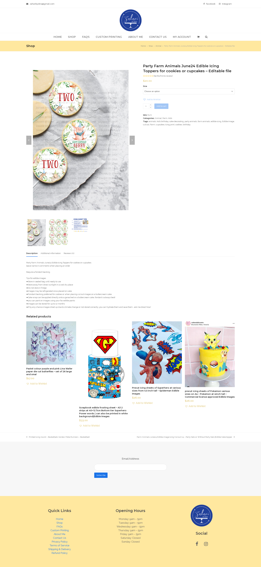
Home (59, 518)
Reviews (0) (69, 253)
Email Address (130, 458)
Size (145, 86)
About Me (59, 534)
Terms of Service (59, 545)
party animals (191, 121)
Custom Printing (59, 530)
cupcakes (160, 124)
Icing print (169, 124)
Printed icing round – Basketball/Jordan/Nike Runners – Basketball (58, 437)
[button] (198, 37)
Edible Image (228, 121)
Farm (165, 118)
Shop (59, 522)
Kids (170, 118)
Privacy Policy (60, 541)
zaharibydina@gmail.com (42, 4)
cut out (146, 124)
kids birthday (162, 121)
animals (152, 121)
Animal (158, 118)
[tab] (32, 253)
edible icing (216, 121)
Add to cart (161, 106)
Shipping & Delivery (59, 549)
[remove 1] (150, 107)
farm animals (204, 121)
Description (32, 253)
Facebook (210, 4)
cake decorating (176, 121)
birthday (186, 124)
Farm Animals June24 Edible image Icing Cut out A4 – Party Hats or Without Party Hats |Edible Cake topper (184, 437)
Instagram (227, 4)
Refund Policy (60, 552)
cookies (178, 124)
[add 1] (150, 105)
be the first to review (163, 76)
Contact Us (59, 537)
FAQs (59, 526)
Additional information (51, 253)
